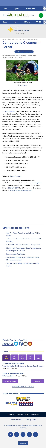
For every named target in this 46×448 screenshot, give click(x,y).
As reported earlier (8, 112)
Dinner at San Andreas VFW (12, 373)
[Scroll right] (44, 8)
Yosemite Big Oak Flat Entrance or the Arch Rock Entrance (22, 366)
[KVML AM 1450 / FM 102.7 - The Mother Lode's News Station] (23, 398)
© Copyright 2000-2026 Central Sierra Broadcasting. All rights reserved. (23, 426)
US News (27, 22)
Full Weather (18, 30)
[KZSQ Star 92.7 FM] (10, 403)
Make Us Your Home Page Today (15, 340)
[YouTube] (23, 434)
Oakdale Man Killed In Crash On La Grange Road (23, 245)
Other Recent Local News (16, 227)
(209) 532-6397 (13, 188)
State (15, 22)
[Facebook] (16, 434)
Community (30, 9)
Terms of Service (16, 420)
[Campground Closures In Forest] (22, 80)
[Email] (29, 434)
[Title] (35, 434)
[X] (10, 434)
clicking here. (37, 183)
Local (5, 22)
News (5, 9)
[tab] (6, 357)
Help (27, 415)
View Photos (23, 85)
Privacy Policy (31, 420)
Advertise (19, 415)
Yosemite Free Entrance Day (13, 363)
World (38, 22)
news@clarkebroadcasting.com (21, 190)
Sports (16, 9)
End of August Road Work (15, 254)
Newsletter (35, 415)
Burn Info (26, 30)
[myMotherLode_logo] (18, 15)
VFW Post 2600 (7, 376)
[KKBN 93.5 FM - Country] (25, 403)
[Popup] (41, 15)
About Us (10, 415)
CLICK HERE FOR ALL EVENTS (23, 387)
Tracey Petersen (15, 176)
